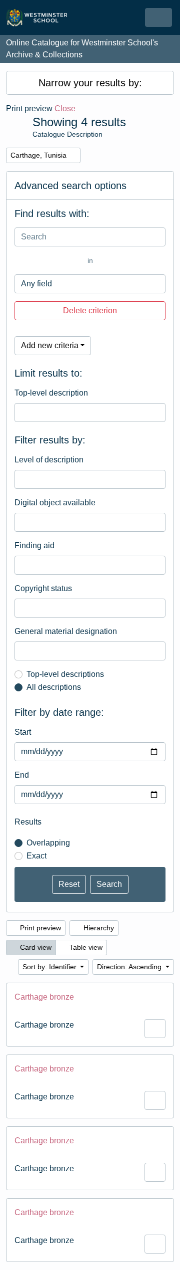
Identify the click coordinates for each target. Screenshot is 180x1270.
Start (22, 732)
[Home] (41, 17)
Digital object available (55, 502)
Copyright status (43, 588)
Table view (85, 947)
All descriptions (53, 687)
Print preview (39, 928)
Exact (36, 855)
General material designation (65, 631)
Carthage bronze (44, 997)
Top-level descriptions (65, 674)
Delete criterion (90, 310)
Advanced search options (70, 185)
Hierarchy (98, 928)
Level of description (49, 459)
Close (65, 108)
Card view (35, 947)
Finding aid (34, 545)
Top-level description (51, 393)
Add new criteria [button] (49, 345)
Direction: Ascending (130, 967)
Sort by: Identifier (50, 967)
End (21, 775)
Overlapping (48, 843)
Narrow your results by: (90, 82)
